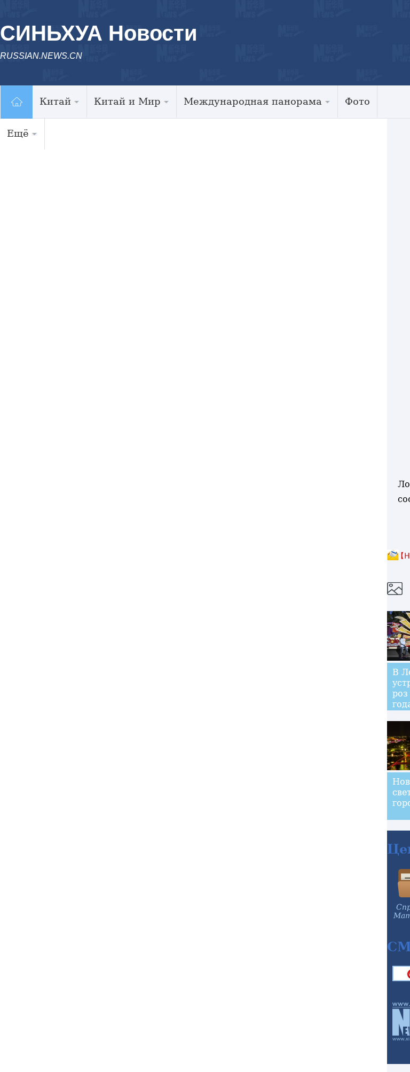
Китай (55, 101)
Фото (357, 101)
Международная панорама (253, 101)
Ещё (18, 133)
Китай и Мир (127, 101)
